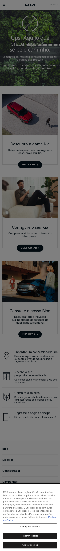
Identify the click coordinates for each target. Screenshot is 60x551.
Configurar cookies (30, 526)
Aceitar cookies (30, 545)
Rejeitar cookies (30, 536)
